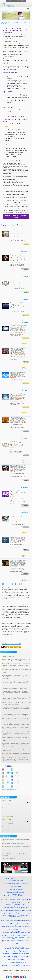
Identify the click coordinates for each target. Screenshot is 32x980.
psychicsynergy (22, 354)
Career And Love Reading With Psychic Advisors (13, 843)
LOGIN (9, 0)
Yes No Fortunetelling (24, 882)
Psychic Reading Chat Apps (23, 718)
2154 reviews (24, 276)
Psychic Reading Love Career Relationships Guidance (13, 932)
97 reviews (24, 390)
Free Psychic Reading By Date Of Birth (21, 935)
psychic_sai (12, 471)
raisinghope (15, 566)
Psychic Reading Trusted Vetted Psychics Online (13, 698)
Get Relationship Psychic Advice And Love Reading (19, 940)
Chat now (26, 244)
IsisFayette (12, 496)
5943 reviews (24, 251)
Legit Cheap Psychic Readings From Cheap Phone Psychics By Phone (15, 888)
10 (18, 584)
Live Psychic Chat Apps (25, 749)
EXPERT (22, 0)
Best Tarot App (15, 669)
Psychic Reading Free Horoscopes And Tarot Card (13, 953)
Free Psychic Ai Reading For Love (21, 891)
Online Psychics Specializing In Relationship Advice (13, 907)
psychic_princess (22, 330)
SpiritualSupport (13, 284)
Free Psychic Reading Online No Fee (8, 948)
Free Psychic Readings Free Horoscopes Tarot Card (12, 956)
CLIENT (17, 0)
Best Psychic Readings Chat (9, 858)
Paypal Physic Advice (8, 850)
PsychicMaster (23, 422)
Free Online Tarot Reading (25, 899)
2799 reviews (24, 534)
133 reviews (25, 368)
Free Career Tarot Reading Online (10, 961)
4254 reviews (24, 512)
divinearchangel (19, 307)
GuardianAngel (14, 521)
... (20, 584)
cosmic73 (13, 447)
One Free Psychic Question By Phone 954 (10, 895)
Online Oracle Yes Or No (20, 686)
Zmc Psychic (26, 878)
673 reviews (25, 299)
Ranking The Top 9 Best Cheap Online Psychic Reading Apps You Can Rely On (16, 927)
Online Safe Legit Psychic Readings (8, 915)
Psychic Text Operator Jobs (24, 902)
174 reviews (25, 345)
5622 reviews (24, 462)
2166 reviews (24, 438)
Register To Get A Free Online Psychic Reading (16, 216)
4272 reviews (24, 487)
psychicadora (13, 377)
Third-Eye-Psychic (14, 260)
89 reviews (24, 414)
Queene (16, 542)
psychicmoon (17, 399)
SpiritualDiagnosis (17, 236)
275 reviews (25, 322)
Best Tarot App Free (21, 910)
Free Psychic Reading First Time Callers (10, 965)
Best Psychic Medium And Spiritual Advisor (19, 655)
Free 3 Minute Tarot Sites (17, 723)
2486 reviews (24, 556)
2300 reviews (24, 580)
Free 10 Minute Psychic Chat (17, 659)
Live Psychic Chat (20, 920)
